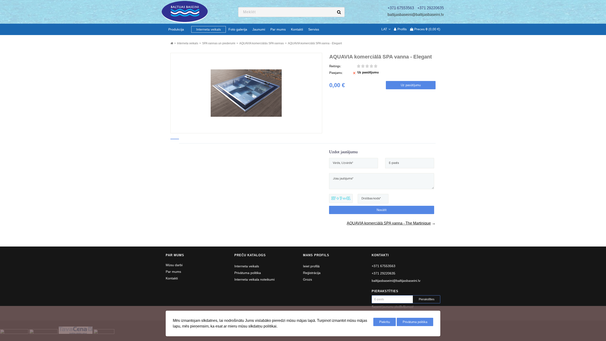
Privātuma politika (247, 273)
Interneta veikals (246, 266)
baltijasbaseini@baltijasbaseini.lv (416, 15)
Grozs (307, 279)
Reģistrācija (312, 273)
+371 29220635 (383, 273)
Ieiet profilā (311, 266)
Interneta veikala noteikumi (254, 279)
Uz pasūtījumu (411, 85)
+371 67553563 (383, 266)
